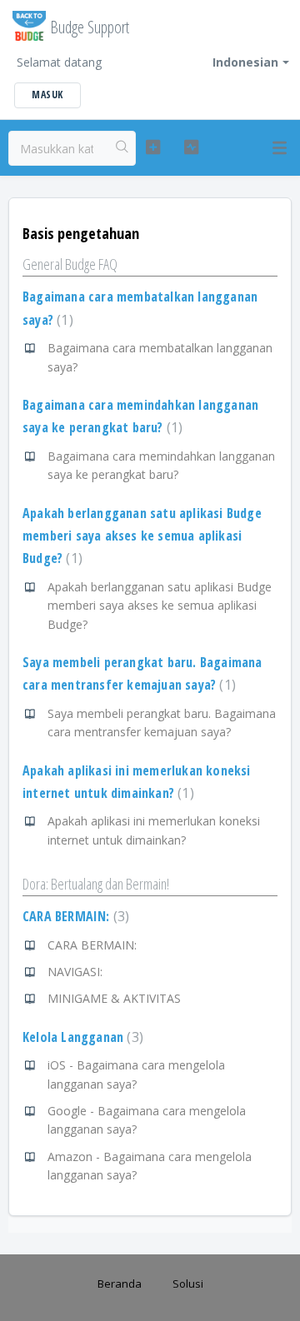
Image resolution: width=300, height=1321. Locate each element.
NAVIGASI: (75, 972)
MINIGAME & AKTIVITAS (114, 998)
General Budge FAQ (70, 264)
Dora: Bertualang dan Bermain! (95, 884)
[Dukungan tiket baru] (153, 147)
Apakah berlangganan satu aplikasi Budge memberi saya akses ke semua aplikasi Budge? (142, 536)
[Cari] (122, 148)
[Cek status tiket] (191, 147)
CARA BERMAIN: (73, 916)
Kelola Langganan (80, 1037)
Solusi (187, 1283)
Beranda (120, 1283)
